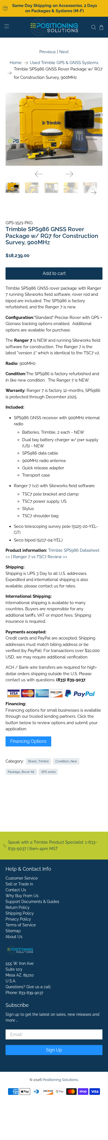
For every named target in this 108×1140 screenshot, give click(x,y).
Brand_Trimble (38, 761)
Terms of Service (21, 925)
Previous (47, 51)
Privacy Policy (18, 919)
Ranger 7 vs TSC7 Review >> (40, 556)
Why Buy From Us (22, 896)
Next (64, 51)
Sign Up (54, 1050)
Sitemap (13, 931)
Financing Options (28, 741)
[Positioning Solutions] (54, 27)
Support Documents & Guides (32, 901)
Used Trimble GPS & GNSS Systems (64, 63)
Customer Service (22, 878)
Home (16, 63)
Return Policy (18, 907)
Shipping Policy (20, 913)
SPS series (48, 772)
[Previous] (39, 174)
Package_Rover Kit (21, 772)
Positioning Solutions (60, 1080)
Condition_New (66, 761)
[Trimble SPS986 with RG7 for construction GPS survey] (54, 129)
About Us (14, 936)
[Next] (69, 174)
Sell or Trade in (19, 884)
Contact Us (16, 890)
